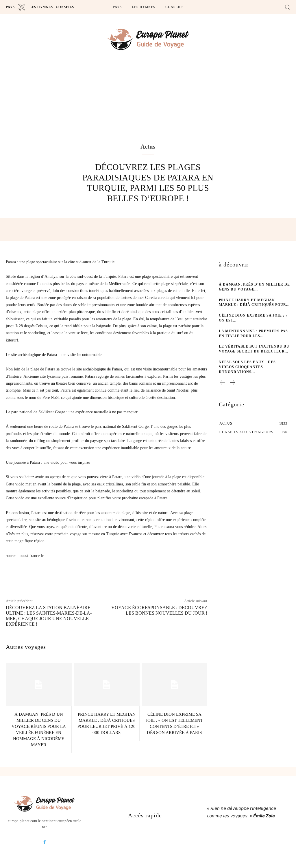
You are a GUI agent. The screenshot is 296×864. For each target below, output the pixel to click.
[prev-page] (223, 383)
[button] (287, 7)
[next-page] (232, 383)
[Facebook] (44, 842)
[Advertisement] (148, 110)
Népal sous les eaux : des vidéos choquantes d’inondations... (247, 367)
